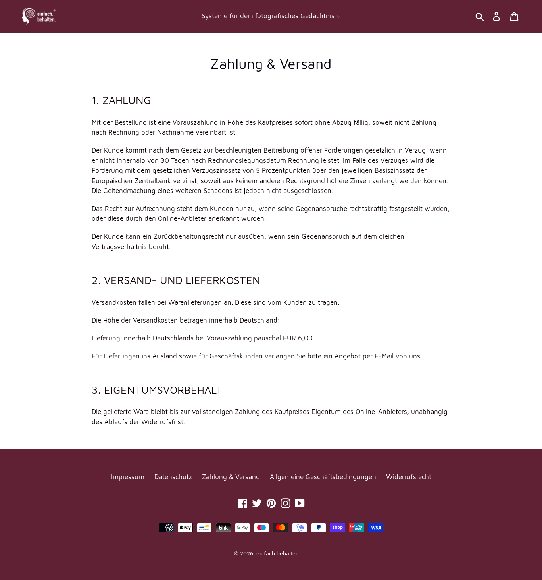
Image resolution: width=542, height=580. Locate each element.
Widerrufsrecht (408, 477)
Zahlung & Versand (231, 477)
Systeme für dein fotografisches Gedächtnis (269, 16)
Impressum (127, 477)
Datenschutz (173, 477)
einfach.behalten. (278, 553)
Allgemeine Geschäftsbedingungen (323, 477)
